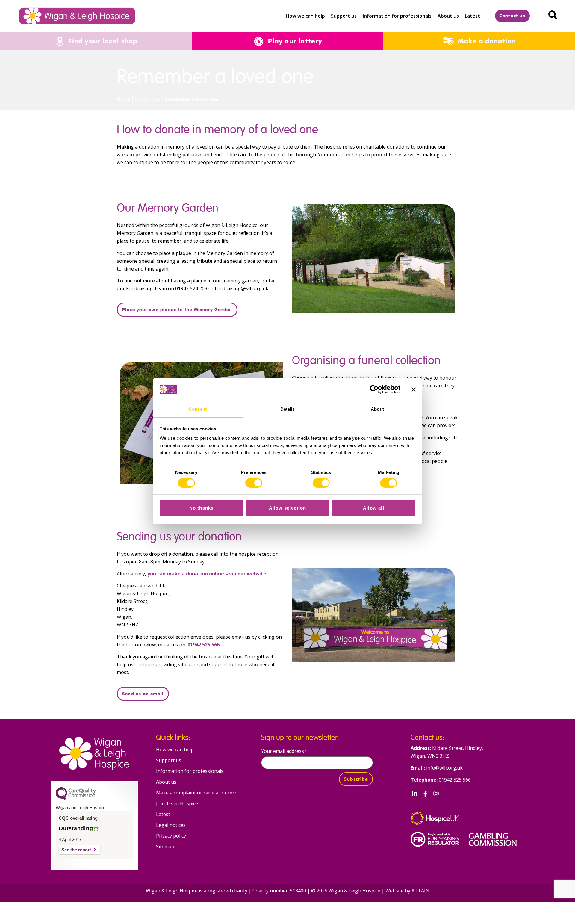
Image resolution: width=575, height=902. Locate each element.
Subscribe (356, 779)
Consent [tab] (198, 409)
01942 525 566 (455, 779)
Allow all (373, 507)
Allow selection (287, 507)
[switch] (253, 483)
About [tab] (377, 409)
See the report (76, 849)
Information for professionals (397, 16)
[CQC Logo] (76, 798)
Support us (344, 16)
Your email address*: (284, 751)
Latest (472, 16)
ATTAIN (420, 890)
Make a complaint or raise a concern (196, 792)
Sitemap (165, 846)
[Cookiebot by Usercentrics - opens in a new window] (374, 389)
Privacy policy (171, 836)
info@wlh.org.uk (444, 767)
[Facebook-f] (425, 793)
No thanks (201, 507)
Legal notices (171, 825)
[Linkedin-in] (414, 793)
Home (123, 99)
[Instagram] (436, 793)
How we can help (305, 16)
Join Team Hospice (177, 803)
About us (448, 16)
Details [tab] (287, 409)
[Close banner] (413, 389)
